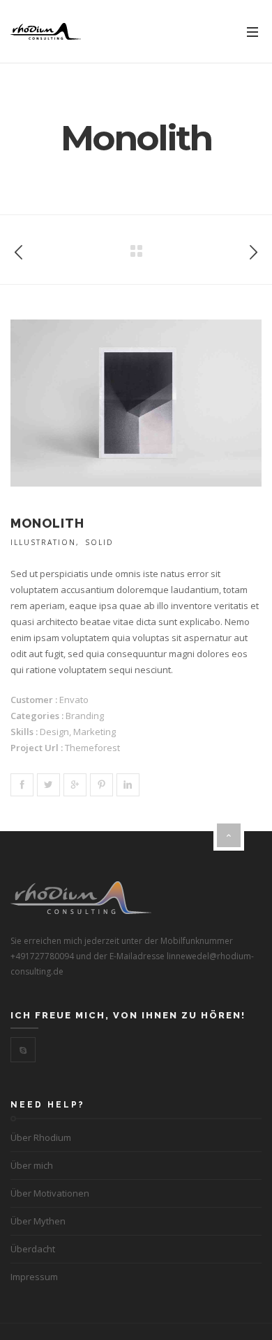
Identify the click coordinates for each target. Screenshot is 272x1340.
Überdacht (32, 1249)
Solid (99, 542)
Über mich (31, 1165)
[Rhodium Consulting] (45, 31)
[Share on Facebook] (21, 784)
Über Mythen (38, 1221)
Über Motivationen (49, 1193)
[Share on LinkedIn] (127, 784)
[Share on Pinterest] (101, 784)
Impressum (34, 1276)
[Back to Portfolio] (136, 251)
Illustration (43, 542)
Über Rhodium (40, 1137)
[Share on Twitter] (48, 784)
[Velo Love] (18, 249)
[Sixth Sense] (253, 249)
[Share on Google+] (74, 784)
